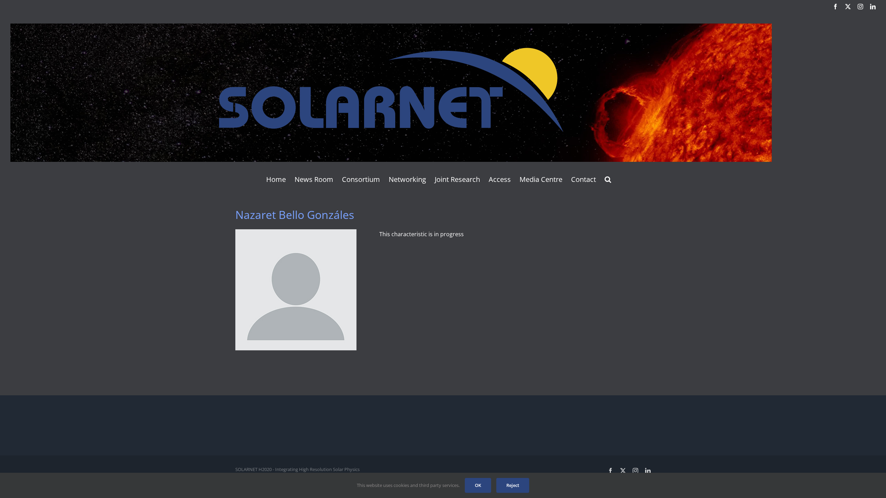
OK (478, 485)
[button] (608, 179)
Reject (512, 485)
